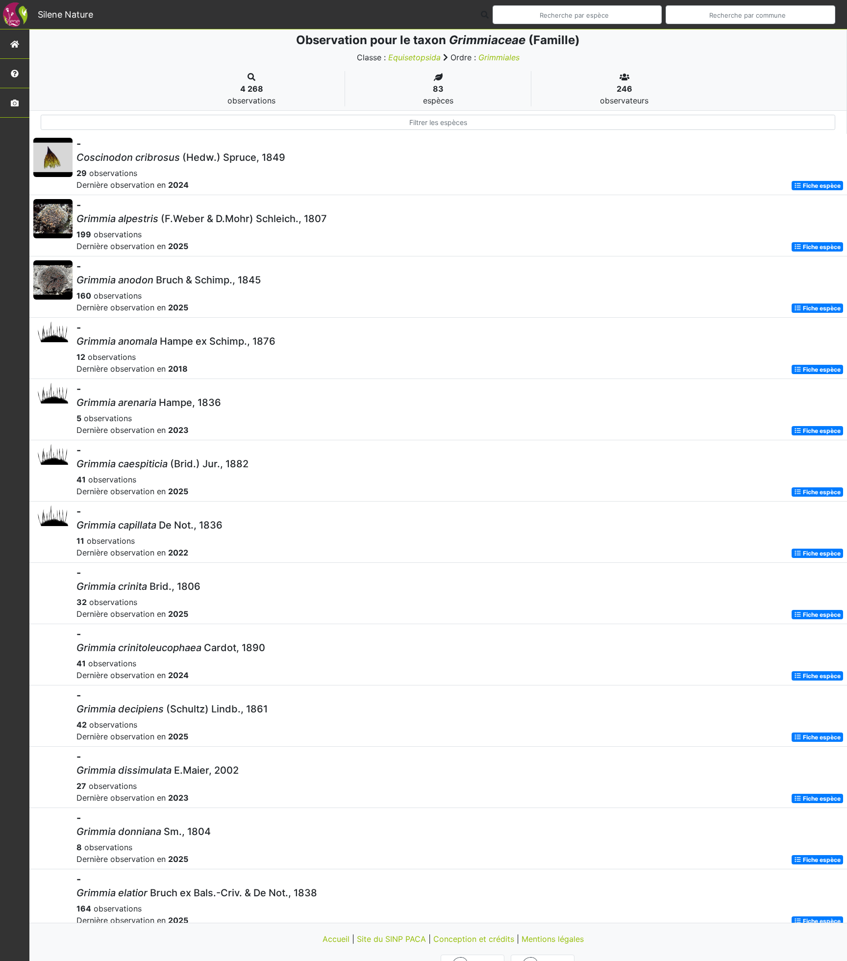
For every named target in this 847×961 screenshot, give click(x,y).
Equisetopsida (414, 57)
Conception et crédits (475, 939)
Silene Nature (65, 14)
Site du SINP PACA (392, 939)
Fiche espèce (821, 185)
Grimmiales (499, 57)
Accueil (337, 939)
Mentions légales (553, 939)
